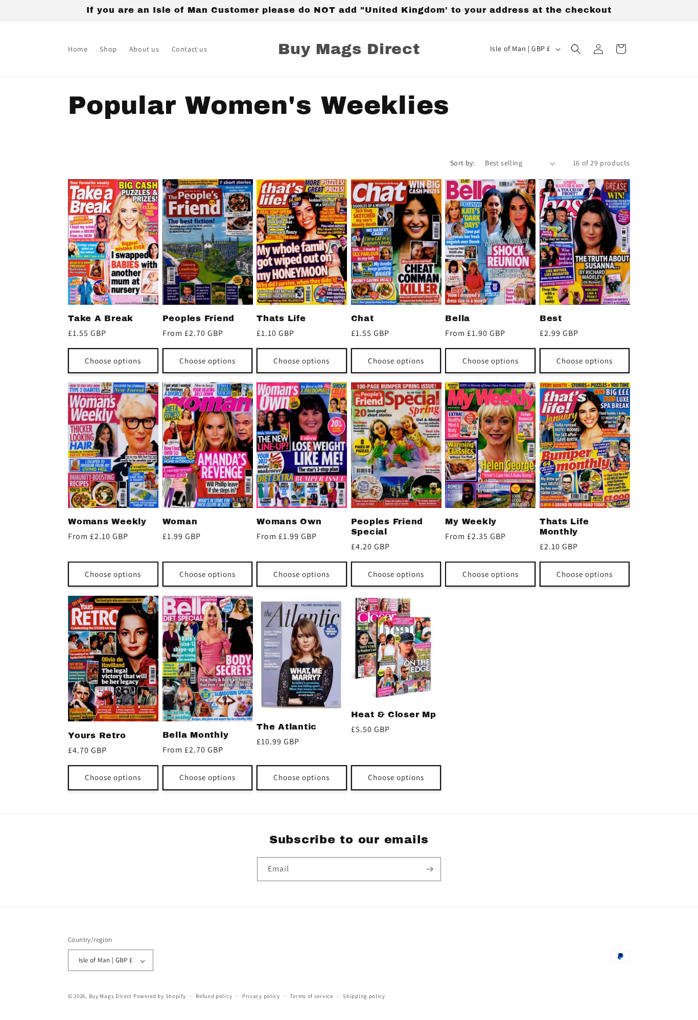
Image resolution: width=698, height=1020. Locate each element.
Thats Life (281, 318)
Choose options (113, 361)
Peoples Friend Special (387, 526)
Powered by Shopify (159, 996)
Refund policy (214, 996)
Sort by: (462, 162)
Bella (457, 318)
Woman (180, 521)
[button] (576, 49)
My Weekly (471, 521)
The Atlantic (287, 726)
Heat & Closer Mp (393, 714)
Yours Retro (97, 735)
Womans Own (289, 521)
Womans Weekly (107, 521)
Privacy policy (261, 996)
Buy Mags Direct (110, 996)
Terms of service (311, 996)
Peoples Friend (198, 318)
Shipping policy (364, 996)
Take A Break (100, 318)
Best (551, 318)
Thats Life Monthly (564, 526)
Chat (362, 318)
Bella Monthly (195, 735)
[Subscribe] (429, 869)
